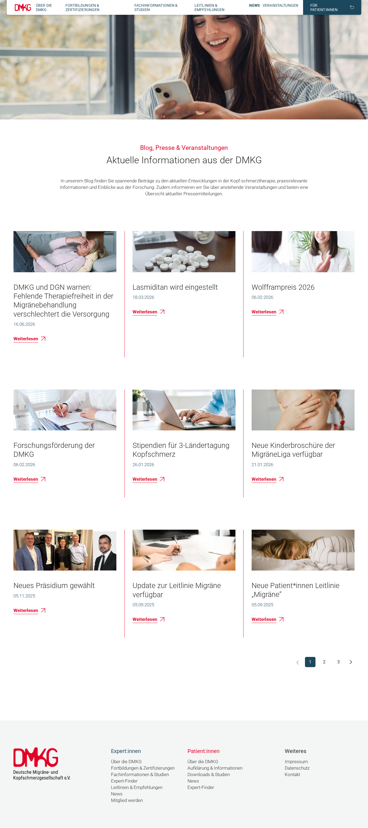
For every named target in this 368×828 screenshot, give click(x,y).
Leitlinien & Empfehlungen (210, 7)
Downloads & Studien (209, 774)
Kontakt (292, 774)
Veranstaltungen (280, 5)
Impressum (296, 761)
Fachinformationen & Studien (140, 774)
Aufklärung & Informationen (215, 768)
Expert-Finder (124, 781)
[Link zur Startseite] (23, 7)
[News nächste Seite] (351, 662)
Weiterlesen (25, 338)
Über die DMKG (44, 7)
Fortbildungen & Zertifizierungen (82, 7)
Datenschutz (297, 768)
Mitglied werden (127, 800)
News (254, 5)
